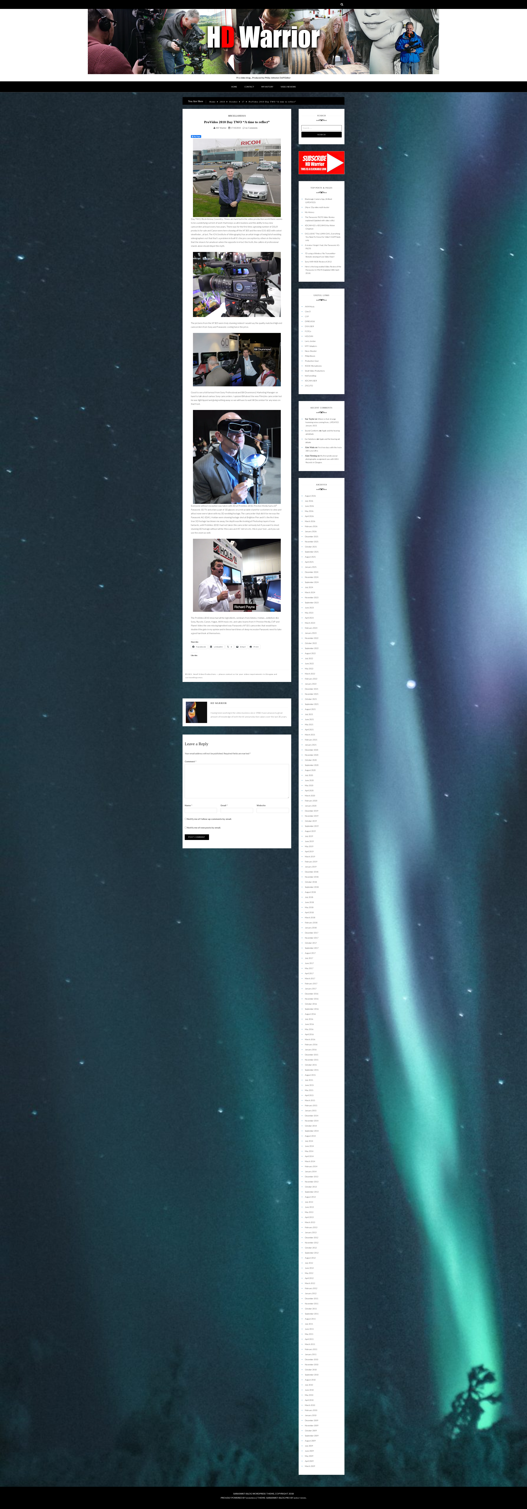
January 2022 (310, 684)
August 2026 (310, 496)
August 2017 (310, 953)
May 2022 (309, 668)
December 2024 (311, 572)
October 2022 (311, 643)
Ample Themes (300, 1498)
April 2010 (309, 1400)
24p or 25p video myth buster (317, 207)
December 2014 (311, 1115)
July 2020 (309, 775)
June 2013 (309, 1207)
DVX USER (309, 326)
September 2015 (312, 1070)
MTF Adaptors (311, 346)
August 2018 (310, 892)
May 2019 (309, 846)
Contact (249, 87)
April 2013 (309, 1217)
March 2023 (310, 623)
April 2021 (309, 729)
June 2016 (309, 1024)
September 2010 (312, 1374)
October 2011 (311, 1308)
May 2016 (309, 1029)
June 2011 (309, 1329)
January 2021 (310, 745)
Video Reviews (288, 87)
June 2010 (309, 1390)
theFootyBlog (310, 376)
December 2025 (311, 536)
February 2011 (311, 1349)
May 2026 (309, 511)
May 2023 (309, 613)
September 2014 (312, 1131)
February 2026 (311, 526)
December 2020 (311, 750)
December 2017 (311, 933)
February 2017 (311, 983)
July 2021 (309, 714)
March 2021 (310, 734)
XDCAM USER (311, 380)
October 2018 (311, 882)
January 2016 (310, 1049)
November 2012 (311, 1242)
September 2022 (312, 648)
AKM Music (310, 306)
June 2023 (309, 607)
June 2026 (309, 506)
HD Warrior (221, 128)
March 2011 (310, 1344)
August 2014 (310, 1136)
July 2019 (309, 836)
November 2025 (311, 541)
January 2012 (310, 1293)
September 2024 (312, 582)
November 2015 (311, 1060)
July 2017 (309, 958)
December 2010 (311, 1359)
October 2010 (311, 1369)
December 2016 (311, 993)
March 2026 (310, 521)
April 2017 (309, 973)
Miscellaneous (237, 116)
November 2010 (311, 1364)
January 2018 (310, 927)
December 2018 (311, 872)
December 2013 (311, 1176)
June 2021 (309, 719)
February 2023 (311, 628)
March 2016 (310, 1039)
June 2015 (309, 1085)
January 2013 (310, 1232)
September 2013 (312, 1192)
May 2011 (309, 1334)
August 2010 (310, 1380)
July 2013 (309, 1202)
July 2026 (309, 501)
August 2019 (310, 831)
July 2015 (309, 1080)
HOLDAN (309, 336)
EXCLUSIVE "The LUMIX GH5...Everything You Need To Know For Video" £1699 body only (322, 236)
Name (188, 805)
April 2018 (309, 912)
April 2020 (309, 790)
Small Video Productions (315, 371)
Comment (190, 761)
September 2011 (312, 1314)
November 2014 (311, 1120)
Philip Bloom (310, 356)
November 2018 (311, 877)
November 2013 (311, 1181)
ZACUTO (309, 385)
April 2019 (309, 851)
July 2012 (309, 1263)
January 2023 (310, 633)
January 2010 (310, 1415)
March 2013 (310, 1222)
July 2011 (309, 1324)
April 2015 (309, 1095)
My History (267, 87)
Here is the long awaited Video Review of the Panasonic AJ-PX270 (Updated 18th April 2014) (323, 269)
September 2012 (312, 1253)
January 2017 (310, 988)
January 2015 (310, 1110)
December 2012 (311, 1237)
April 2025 (309, 562)
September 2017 (312, 948)
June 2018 (309, 902)
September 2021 (312, 704)
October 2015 (311, 1065)
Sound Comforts (312, 430)
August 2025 (310, 557)
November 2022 (311, 638)
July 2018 (309, 897)
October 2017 (311, 943)
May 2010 (309, 1395)
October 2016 (311, 1004)
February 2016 (311, 1044)
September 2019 (312, 826)
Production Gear (312, 361)
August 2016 (310, 1014)
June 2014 (309, 1146)
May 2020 (309, 785)
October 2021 (311, 699)
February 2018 (311, 922)
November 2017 (311, 938)
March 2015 (310, 1100)
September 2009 (312, 1435)
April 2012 (309, 1278)
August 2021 (310, 709)
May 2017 (309, 968)
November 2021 (311, 694)
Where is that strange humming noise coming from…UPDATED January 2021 (322, 422)
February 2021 (311, 740)
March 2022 (310, 673)
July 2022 (309, 658)
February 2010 (311, 1410)
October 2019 (311, 821)
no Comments (251, 128)
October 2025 (311, 546)
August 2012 (310, 1258)
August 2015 (310, 1075)
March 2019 (310, 856)
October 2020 (311, 760)
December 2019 (311, 811)
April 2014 (309, 1156)
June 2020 (309, 780)
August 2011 (310, 1319)
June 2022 (309, 663)
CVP (307, 316)
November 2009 (311, 1425)
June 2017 (309, 963)
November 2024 (311, 577)
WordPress (251, 1498)
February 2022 (311, 679)
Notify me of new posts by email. (204, 827)
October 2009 (311, 1430)
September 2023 (312, 602)
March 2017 (310, 978)
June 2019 (309, 841)
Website (261, 805)
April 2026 (309, 516)
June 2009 (309, 1451)
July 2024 (309, 587)
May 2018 (309, 907)
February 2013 (311, 1227)
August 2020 (310, 770)
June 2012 (309, 1268)
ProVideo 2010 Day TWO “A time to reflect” (237, 122)
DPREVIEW (310, 321)
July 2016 (309, 1019)
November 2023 (311, 597)
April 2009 (309, 1461)
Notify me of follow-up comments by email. (209, 819)
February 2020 (311, 800)
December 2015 (311, 1054)
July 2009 (309, 1446)
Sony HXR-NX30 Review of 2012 (318, 261)
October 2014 (311, 1126)
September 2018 (312, 887)
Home (234, 87)
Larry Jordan (310, 341)
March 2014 (310, 1161)
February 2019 (311, 861)
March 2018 (310, 917)
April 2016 (309, 1034)
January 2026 (310, 531)
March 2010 (310, 1405)
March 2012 (310, 1283)
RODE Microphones (313, 366)
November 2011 (311, 1303)
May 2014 (309, 1151)
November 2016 (311, 999)
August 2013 (310, 1197)
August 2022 (310, 653)
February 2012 (311, 1288)
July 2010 (309, 1385)
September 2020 (312, 765)
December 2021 (311, 689)
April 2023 (309, 618)
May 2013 (309, 1212)
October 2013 (311, 1187)
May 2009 (309, 1456)
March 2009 (310, 1466)
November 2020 (311, 755)
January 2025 (310, 567)
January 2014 (310, 1171)
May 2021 (309, 724)
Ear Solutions (310, 439)
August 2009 (310, 1441)
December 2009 (311, 1420)
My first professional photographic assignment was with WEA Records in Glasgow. (322, 459)
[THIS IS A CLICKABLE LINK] (321, 162)
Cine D (308, 311)
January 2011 (310, 1354)
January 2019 (310, 867)
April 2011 (309, 1339)
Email (224, 805)
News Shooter (311, 351)
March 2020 (310, 795)
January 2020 (310, 806)
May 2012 (309, 1273)
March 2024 (310, 592)
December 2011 (311, 1298)
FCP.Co (308, 331)
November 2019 (311, 816)
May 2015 (309, 1090)
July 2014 (309, 1141)
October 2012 (311, 1247)
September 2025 (312, 552)
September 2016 (312, 1009)
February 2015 (311, 1105)
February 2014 (311, 1166)
